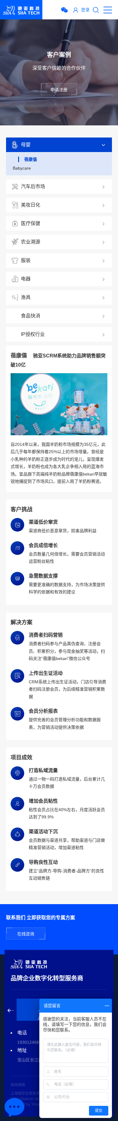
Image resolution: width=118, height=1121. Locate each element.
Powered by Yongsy (27, 1104)
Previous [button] (11, 1010)
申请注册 (59, 89)
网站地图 (18, 1085)
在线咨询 (25, 933)
